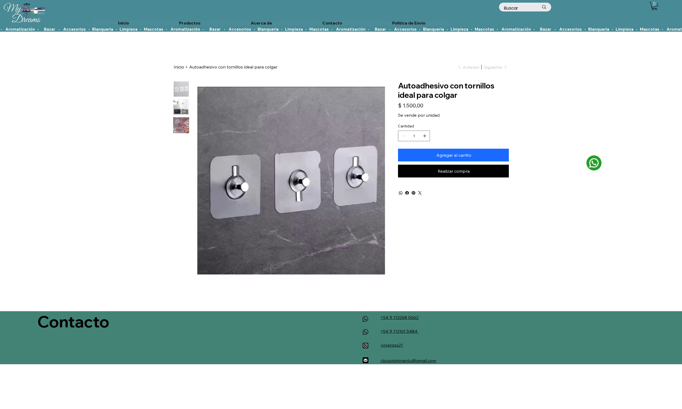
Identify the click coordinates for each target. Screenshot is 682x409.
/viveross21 (391, 345)
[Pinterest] (413, 193)
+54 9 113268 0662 (399, 317)
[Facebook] (407, 193)
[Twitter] (420, 193)
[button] (654, 6)
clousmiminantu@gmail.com (408, 360)
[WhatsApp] (400, 193)
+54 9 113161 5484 (399, 331)
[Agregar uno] (424, 136)
